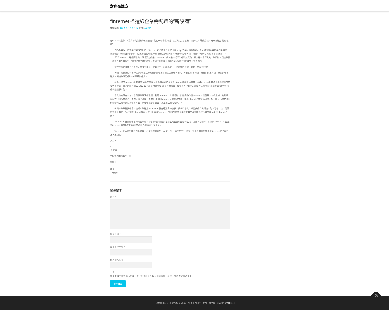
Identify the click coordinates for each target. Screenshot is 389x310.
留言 (113, 196)
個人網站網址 (116, 259)
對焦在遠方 (119, 6)
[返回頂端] (376, 295)
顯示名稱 (115, 234)
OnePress (230, 302)
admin (148, 28)
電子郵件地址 (117, 246)
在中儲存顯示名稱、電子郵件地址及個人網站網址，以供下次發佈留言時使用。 (152, 276)
